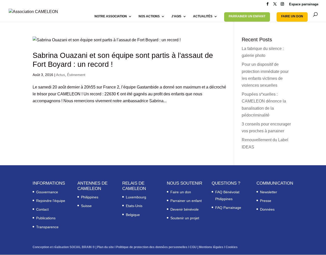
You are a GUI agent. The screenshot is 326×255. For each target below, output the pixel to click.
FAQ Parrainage (228, 208)
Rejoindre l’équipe (50, 201)
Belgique (133, 215)
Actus (60, 75)
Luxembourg (136, 197)
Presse (265, 201)
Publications (46, 218)
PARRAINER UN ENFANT (247, 16)
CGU (193, 247)
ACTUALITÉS (202, 16)
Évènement (76, 75)
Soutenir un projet (184, 218)
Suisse (86, 206)
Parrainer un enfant (186, 201)
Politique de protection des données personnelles (151, 247)
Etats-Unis (134, 206)
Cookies (232, 247)
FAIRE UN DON (292, 16)
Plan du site (105, 247)
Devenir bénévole (184, 209)
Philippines (89, 197)
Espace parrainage (303, 4)
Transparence (47, 227)
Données (267, 209)
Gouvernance (47, 192)
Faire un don (180, 192)
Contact (42, 209)
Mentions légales (211, 247)
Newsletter (268, 192)
